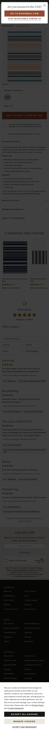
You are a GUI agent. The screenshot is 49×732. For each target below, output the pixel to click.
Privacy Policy (38, 705)
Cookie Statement (16, 708)
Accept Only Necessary (24, 727)
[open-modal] (44, 5)
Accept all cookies (24, 714)
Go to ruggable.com (24, 13)
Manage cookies (24, 721)
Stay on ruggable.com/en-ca (24, 18)
